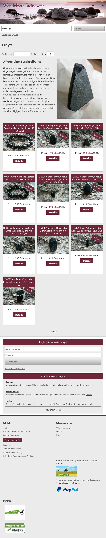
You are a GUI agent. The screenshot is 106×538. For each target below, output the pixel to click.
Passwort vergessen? (15, 368)
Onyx (16, 34)
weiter (90, 385)
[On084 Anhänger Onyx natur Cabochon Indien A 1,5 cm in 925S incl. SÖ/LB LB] (53, 201)
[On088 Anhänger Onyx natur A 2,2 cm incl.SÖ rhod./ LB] (87, 147)
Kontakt (33, 14)
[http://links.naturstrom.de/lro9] (15, 532)
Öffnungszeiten (63, 427)
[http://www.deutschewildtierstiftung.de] (15, 519)
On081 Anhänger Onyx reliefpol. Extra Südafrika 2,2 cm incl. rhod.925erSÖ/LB (19, 230)
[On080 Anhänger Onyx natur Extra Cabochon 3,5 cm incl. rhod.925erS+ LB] (53, 252)
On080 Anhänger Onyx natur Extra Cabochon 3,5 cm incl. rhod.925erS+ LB (53, 230)
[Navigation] (101, 15)
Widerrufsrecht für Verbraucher (16, 431)
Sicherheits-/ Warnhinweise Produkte (19, 455)
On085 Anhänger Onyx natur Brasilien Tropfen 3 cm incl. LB (53, 126)
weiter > (55, 331)
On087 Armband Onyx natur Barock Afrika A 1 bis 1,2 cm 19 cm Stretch (19, 128)
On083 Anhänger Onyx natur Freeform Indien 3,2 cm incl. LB (87, 178)
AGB (5, 427)
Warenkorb (22, 14)
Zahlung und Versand (12, 448)
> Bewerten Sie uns (53, 409)
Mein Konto (9, 14)
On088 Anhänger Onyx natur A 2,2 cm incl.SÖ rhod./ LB (87, 126)
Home (4, 34)
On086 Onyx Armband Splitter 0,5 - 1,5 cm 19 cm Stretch (19, 178)
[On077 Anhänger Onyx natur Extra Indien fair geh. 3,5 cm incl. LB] (19, 304)
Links (58, 435)
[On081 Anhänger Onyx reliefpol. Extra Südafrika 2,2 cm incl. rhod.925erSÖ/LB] (19, 252)
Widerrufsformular (11, 435)
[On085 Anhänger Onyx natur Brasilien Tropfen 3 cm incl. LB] (53, 147)
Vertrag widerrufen (13, 440)
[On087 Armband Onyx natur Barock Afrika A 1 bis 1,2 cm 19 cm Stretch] (19, 150)
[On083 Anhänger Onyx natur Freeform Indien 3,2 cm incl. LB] (87, 198)
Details (19, 160)
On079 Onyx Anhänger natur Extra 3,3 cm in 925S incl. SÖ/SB (87, 229)
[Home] (23, 9)
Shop (10, 34)
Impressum (44, 14)
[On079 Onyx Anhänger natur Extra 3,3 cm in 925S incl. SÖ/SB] (87, 249)
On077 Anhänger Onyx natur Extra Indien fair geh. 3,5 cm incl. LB (19, 282)
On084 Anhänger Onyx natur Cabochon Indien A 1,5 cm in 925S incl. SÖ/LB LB (53, 179)
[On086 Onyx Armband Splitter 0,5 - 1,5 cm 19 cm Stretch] (19, 198)
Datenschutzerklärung (12, 452)
